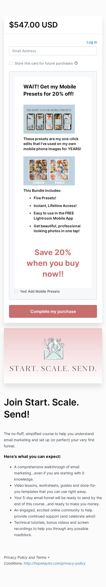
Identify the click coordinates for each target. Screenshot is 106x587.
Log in (92, 42)
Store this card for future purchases (46, 63)
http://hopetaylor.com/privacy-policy (55, 563)
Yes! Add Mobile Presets (40, 291)
